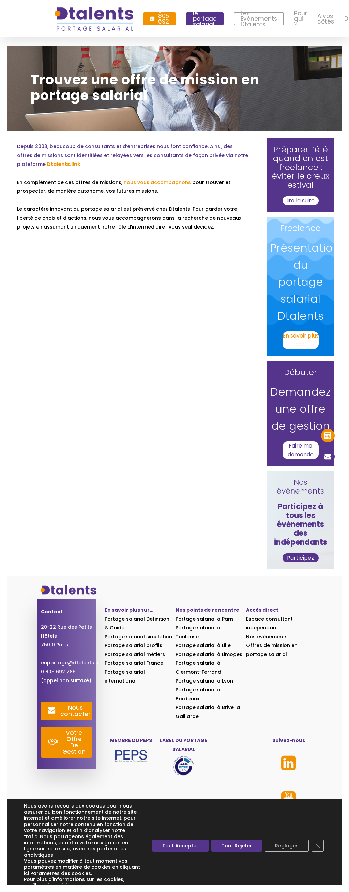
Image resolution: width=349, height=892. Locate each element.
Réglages (287, 845)
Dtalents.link (63, 164)
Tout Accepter (180, 845)
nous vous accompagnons (157, 182)
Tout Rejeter (237, 845)
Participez (300, 558)
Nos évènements (267, 636)
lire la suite (300, 200)
